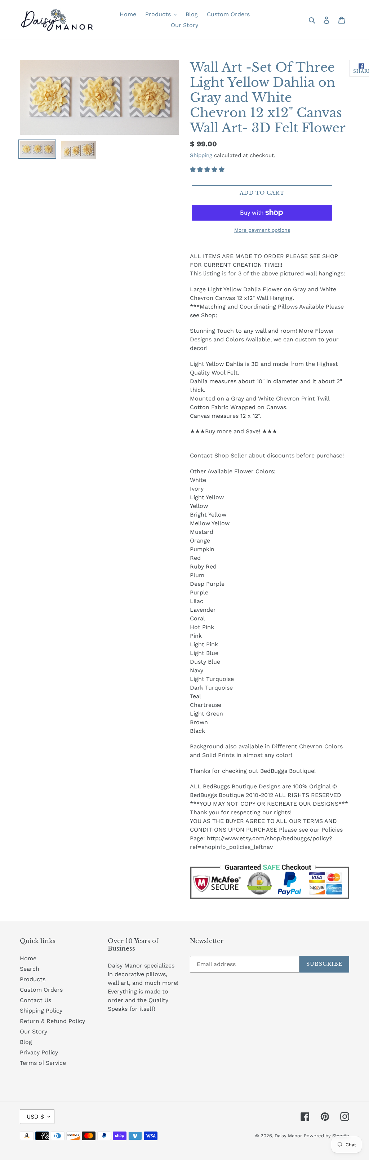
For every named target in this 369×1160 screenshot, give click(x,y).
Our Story (33, 1031)
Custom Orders (41, 989)
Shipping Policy (41, 1010)
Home (28, 958)
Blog (26, 1042)
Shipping (201, 155)
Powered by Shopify (326, 1135)
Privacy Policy (39, 1052)
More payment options (262, 230)
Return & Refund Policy (52, 1021)
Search (29, 968)
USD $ (35, 1116)
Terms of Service (43, 1062)
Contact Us (35, 1000)
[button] (208, 169)
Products (32, 979)
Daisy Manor (288, 1135)
